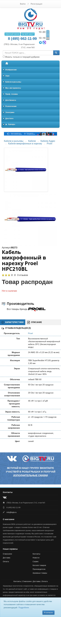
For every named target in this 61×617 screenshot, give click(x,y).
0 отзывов (22, 275)
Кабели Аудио (48, 141)
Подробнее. (24, 607)
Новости (36, 558)
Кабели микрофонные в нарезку (25, 143)
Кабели (32, 141)
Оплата (6, 562)
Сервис (36, 562)
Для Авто (8, 118)
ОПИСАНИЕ (36, 322)
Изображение (10, 69)
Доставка (6, 558)
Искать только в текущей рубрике (22, 57)
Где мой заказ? (28, 34)
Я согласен (48, 613)
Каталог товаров (39, 565)
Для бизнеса (9, 100)
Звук (6, 75)
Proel (49, 143)
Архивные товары (40, 573)
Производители (39, 569)
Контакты (36, 554)
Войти (23, 4)
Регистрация (36, 4)
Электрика (8, 112)
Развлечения (10, 106)
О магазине (7, 554)
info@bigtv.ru (12, 512)
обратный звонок (12, 34)
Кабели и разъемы (12, 81)
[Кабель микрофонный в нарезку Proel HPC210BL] (30, 219)
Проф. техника (10, 94)
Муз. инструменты (12, 87)
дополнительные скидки (30, 475)
